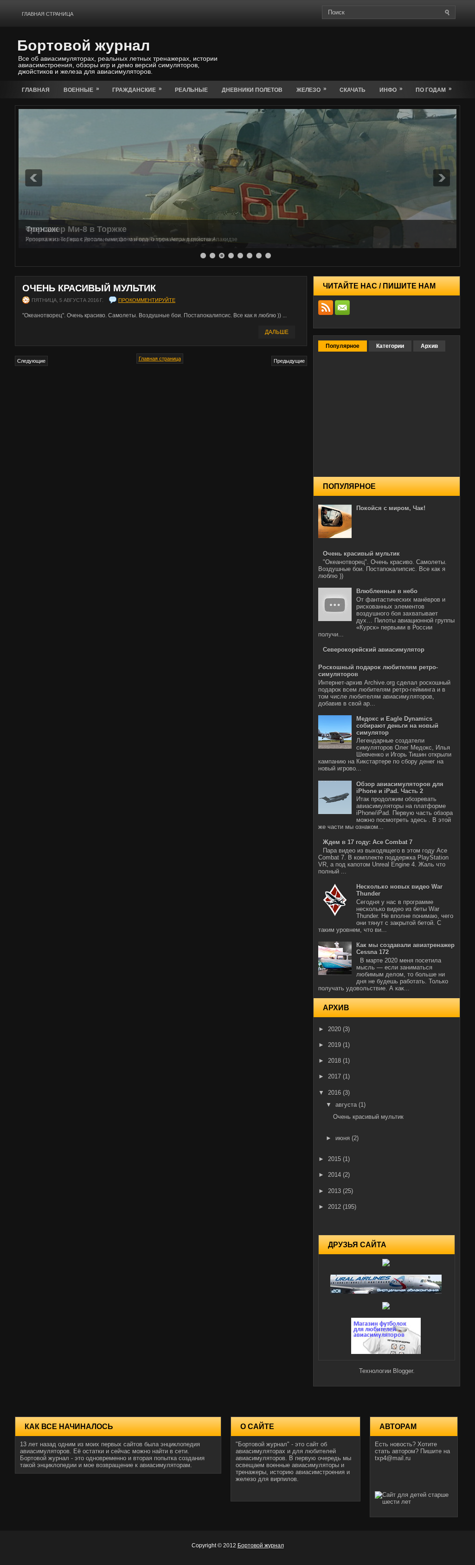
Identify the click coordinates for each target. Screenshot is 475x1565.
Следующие (31, 361)
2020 (335, 1029)
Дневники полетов (252, 90)
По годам (434, 89)
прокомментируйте (146, 300)
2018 (335, 1060)
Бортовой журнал (83, 45)
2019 (335, 1044)
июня (343, 1138)
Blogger (403, 1370)
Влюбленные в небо (386, 591)
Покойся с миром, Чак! (390, 508)
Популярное (342, 346)
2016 (335, 1092)
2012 (335, 1206)
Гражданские (137, 89)
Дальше (277, 332)
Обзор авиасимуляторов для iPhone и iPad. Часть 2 (399, 788)
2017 (335, 1076)
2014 (335, 1174)
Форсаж (42, 229)
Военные (81, 89)
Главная (36, 90)
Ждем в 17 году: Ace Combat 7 (367, 842)
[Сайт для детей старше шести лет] (414, 1501)
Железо (311, 89)
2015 (335, 1158)
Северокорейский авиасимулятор (373, 649)
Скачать (353, 90)
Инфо (391, 89)
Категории (390, 346)
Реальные (191, 90)
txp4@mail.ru (393, 1458)
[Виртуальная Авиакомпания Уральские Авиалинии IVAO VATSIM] (386, 1291)
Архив (429, 346)
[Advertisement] (351, 52)
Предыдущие (289, 361)
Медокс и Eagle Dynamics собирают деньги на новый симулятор (397, 725)
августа (347, 1104)
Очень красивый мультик (89, 288)
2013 (335, 1190)
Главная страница (47, 14)
